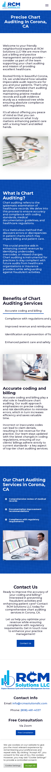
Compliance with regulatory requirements (24, 520)
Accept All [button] (30, 765)
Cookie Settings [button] (13, 765)
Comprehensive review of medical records (27, 500)
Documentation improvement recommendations (25, 510)
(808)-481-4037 (31, 710)
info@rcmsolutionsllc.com (29, 703)
